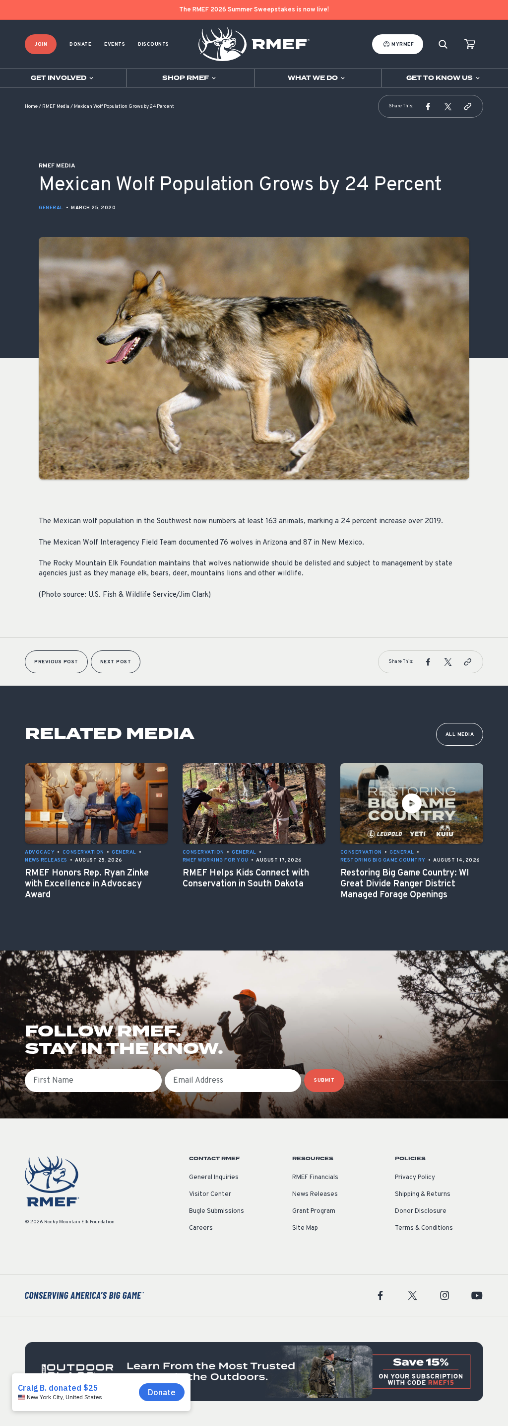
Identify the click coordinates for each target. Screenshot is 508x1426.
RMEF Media (55, 106)
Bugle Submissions (216, 1211)
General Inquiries (214, 1178)
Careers (201, 1228)
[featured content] (254, 1371)
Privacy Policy (415, 1178)
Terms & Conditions (424, 1228)
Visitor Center (210, 1194)
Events (114, 44)
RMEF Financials (315, 1178)
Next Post (115, 662)
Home (31, 106)
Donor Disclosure (420, 1211)
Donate (80, 44)
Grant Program (313, 1211)
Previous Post (56, 662)
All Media (459, 734)
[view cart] (470, 44)
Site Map (305, 1228)
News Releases (315, 1194)
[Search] (443, 44)
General (51, 208)
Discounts (153, 44)
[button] (428, 106)
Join (40, 44)
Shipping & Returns (422, 1194)
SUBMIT (324, 1080)
